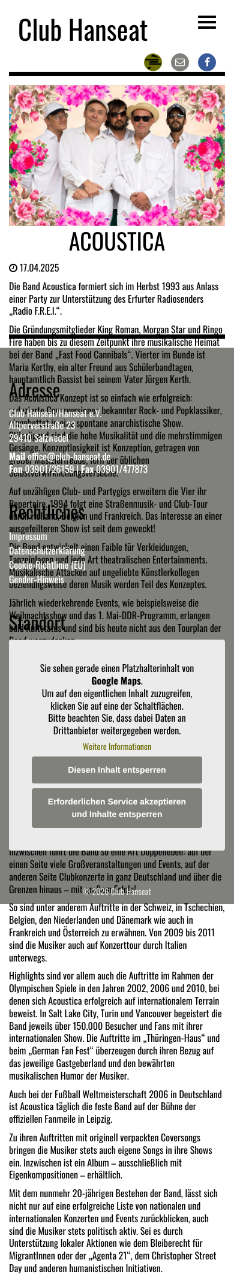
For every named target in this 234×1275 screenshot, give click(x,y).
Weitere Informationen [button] (117, 747)
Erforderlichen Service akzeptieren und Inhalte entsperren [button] (117, 808)
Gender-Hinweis (36, 579)
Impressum (28, 536)
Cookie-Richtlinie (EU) (47, 564)
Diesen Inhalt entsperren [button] (117, 769)
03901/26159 (49, 469)
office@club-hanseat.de (69, 456)
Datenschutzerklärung (47, 550)
